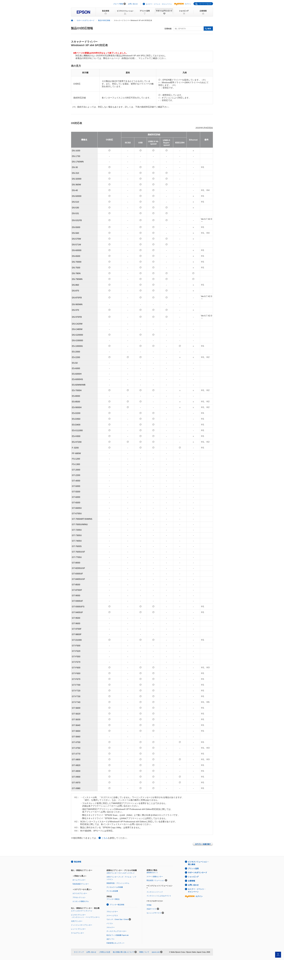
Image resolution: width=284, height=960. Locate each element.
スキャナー (110, 927)
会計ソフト (110, 939)
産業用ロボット (152, 872)
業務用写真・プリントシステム (117, 883)
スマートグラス (112, 915)
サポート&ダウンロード (197, 872)
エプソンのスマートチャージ (81, 911)
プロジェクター (112, 911)
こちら (105, 838)
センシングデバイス (154, 913)
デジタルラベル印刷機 (114, 887)
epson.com (156, 952)
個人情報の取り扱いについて (123, 952)
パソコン (109, 923)
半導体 (149, 905)
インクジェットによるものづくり (159, 896)
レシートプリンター (78, 929)
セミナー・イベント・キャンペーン (159, 4)
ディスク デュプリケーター (116, 931)
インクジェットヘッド (155, 892)
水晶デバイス (151, 909)
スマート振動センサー (155, 876)
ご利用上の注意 (104, 952)
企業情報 (191, 881)
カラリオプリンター (79, 893)
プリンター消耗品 (113, 899)
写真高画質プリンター (80, 884)
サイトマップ (79, 952)
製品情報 (77, 862)
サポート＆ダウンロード (86, 20)
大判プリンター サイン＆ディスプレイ (120, 873)
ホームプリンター (78, 880)
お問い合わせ (133, 4)
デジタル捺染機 (112, 891)
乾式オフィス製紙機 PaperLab (117, 935)
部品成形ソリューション (155, 880)
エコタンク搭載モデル (80, 901)
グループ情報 (118, 4)
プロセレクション (78, 897)
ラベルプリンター (77, 933)
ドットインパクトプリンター (81, 925)
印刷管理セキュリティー (115, 943)
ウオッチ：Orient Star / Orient (117, 919)
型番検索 (168, 29)
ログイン (188, 4)
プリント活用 (193, 869)
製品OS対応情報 (104, 20)
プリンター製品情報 (117, 904)
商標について (144, 952)
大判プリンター (76, 921)
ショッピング (193, 877)
